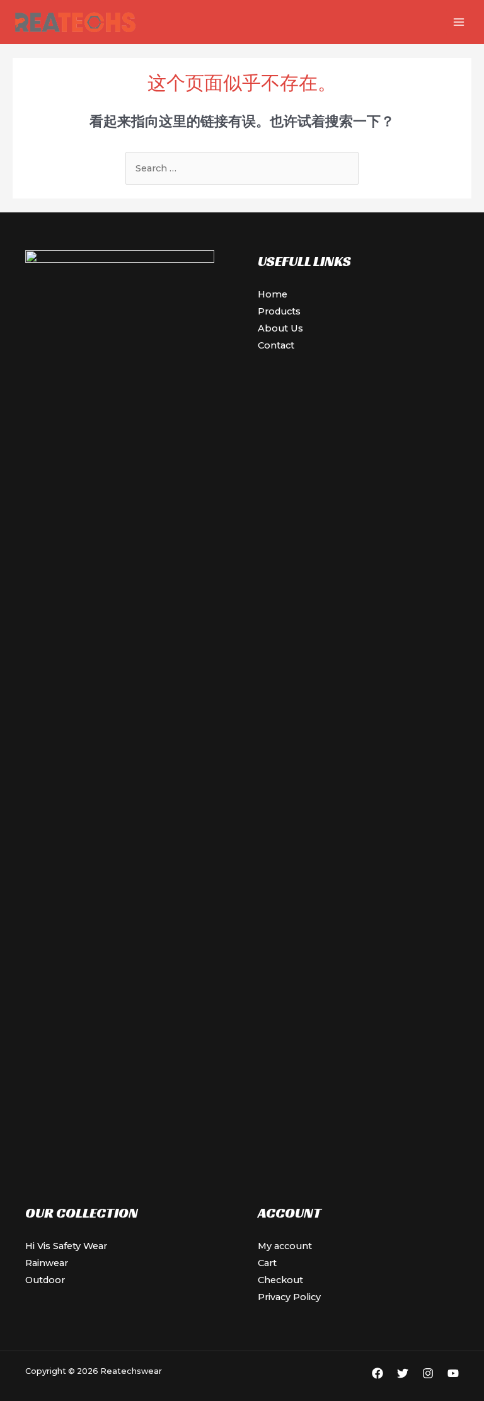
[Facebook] (377, 1373)
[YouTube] (453, 1373)
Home (272, 294)
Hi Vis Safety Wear (66, 1246)
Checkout (280, 1280)
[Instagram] (428, 1373)
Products (279, 311)
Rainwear (46, 1263)
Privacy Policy (289, 1297)
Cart (267, 1263)
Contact (276, 345)
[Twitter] (402, 1373)
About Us (280, 328)
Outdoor (45, 1280)
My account (285, 1246)
